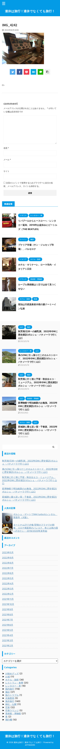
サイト (6, 171)
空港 (7, 707)
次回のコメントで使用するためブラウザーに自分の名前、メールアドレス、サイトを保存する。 (28, 184)
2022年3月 (8, 588)
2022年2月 (8, 593)
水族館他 (9, 698)
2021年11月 (8, 599)
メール (7, 159)
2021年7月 (7, 619)
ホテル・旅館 (12, 679)
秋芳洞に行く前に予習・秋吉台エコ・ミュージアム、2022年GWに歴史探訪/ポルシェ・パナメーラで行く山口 (38, 382)
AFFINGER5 (30, 745)
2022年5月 (8, 578)
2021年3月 (7, 640)
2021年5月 (7, 630)
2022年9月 (8, 557)
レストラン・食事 (14, 682)
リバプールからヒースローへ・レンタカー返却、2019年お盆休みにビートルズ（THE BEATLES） (37, 225)
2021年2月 (7, 645)
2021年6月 (7, 624)
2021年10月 (8, 604)
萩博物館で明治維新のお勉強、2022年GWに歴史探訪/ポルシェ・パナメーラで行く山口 (37, 406)
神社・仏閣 (10, 704)
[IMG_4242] (33, 72)
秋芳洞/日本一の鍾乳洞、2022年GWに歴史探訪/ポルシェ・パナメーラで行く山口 (38, 334)
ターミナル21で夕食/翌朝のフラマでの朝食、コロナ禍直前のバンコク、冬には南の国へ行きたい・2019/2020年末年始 (35, 527)
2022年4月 (8, 583)
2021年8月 (7, 614)
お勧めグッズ (12, 673)
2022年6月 (8, 573)
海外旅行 (9, 701)
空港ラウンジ (12, 710)
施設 (7, 692)
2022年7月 (7, 568)
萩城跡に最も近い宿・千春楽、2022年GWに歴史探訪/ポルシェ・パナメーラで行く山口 (37, 430)
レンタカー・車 (13, 685)
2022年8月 (8, 562)
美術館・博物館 (13, 713)
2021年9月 (7, 609)
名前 (6, 148)
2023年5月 (8, 552)
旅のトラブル (12, 695)
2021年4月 (7, 635)
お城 (7, 676)
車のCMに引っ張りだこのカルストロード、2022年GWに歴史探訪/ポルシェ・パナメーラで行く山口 (38, 358)
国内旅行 (9, 688)
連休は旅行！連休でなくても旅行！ (30, 11)
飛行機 (8, 719)
